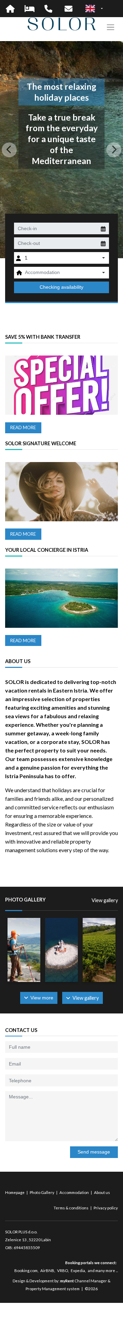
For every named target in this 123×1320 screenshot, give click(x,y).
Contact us (21, 1030)
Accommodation (74, 1192)
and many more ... (103, 1270)
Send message (94, 1152)
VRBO (62, 1270)
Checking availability (61, 287)
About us (102, 1192)
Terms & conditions (71, 1208)
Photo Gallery (42, 1192)
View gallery (105, 900)
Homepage (15, 1192)
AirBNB (47, 1270)
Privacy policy (106, 1208)
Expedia (78, 1270)
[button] (9, 149)
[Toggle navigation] (110, 27)
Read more (23, 427)
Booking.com (26, 1270)
